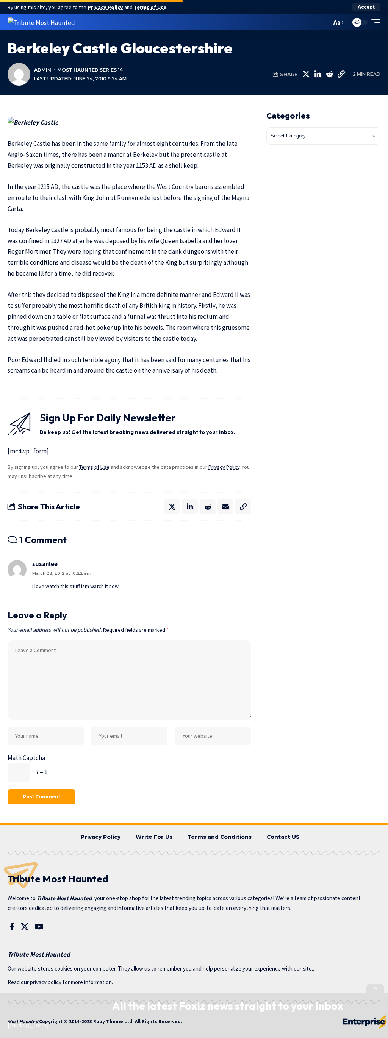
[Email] (225, 506)
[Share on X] (305, 74)
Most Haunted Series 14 (90, 70)
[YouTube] (39, 926)
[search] (324, 22)
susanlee (45, 564)
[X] (24, 926)
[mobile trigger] (374, 22)
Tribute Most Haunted (64, 898)
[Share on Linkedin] (317, 74)
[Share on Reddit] (329, 74)
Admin (42, 70)
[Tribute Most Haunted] (41, 22)
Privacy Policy (105, 7)
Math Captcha (26, 758)
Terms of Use (150, 7)
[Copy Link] (341, 74)
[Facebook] (12, 926)
